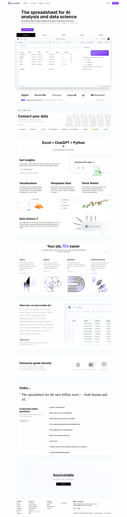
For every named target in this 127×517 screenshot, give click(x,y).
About (18, 503)
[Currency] (31, 42)
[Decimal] (35, 42)
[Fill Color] (47, 42)
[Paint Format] (52, 42)
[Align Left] (57, 42)
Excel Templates (33, 506)
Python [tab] (82, 35)
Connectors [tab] (26, 35)
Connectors (31, 503)
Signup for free (27, 29)
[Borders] (50, 42)
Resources (31, 501)
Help (25, 39)
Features (25, 3)
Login (108, 3)
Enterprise (41, 3)
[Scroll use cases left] (102, 252)
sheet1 (23, 86)
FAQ (30, 513)
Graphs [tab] (63, 35)
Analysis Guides (32, 504)
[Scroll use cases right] (105, 252)
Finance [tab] (45, 35)
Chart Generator (33, 508)
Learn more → (21, 124)
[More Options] (62, 42)
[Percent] (33, 42)
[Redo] (27, 42)
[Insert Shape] (54, 42)
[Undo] (25, 42)
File (21, 39)
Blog (18, 511)
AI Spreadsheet (51, 506)
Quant (34, 511)
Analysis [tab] (101, 35)
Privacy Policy (107, 513)
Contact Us (24, 421)
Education (19, 510)
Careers (19, 504)
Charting (49, 508)
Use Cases (33, 3)
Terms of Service (99, 513)
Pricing (47, 3)
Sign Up (115, 3)
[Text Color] (45, 42)
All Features (64, 503)
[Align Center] (60, 42)
